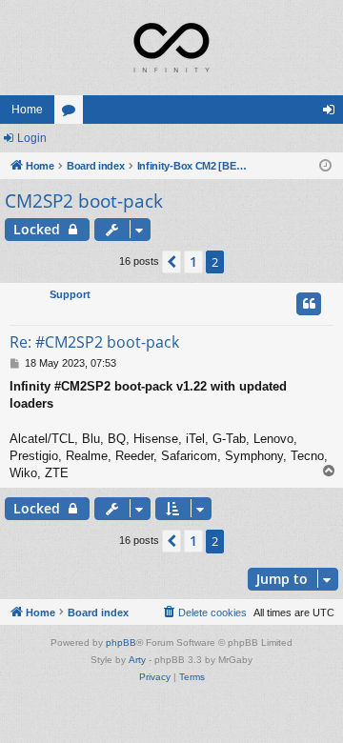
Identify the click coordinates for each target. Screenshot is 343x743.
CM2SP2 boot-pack (84, 201)
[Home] (171, 47)
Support (70, 294)
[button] (171, 262)
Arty (137, 659)
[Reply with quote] (308, 303)
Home (27, 109)
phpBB (121, 642)
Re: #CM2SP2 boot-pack (94, 341)
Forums (72, 113)
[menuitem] (204, 612)
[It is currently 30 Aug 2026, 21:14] (325, 166)
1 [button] (193, 261)
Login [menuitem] (332, 113)
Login (32, 138)
